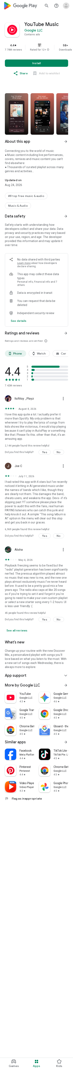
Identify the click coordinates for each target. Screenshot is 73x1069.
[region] (36, 47)
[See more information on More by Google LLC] (66, 685)
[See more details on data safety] (18, 321)
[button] (48, 49)
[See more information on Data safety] (66, 216)
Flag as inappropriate (23, 798)
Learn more (24, 263)
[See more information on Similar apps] (66, 742)
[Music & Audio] (18, 206)
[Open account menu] (66, 6)
